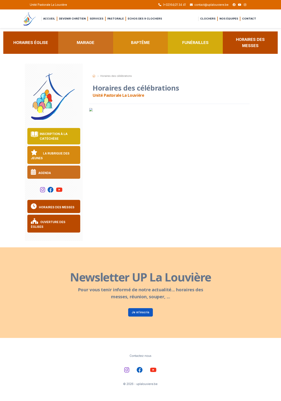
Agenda (44, 173)
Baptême (140, 42)
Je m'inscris (140, 312)
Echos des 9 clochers (145, 18)
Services (96, 18)
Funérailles (195, 42)
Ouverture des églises (48, 224)
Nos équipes (228, 18)
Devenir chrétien (72, 18)
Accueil (49, 18)
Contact (249, 18)
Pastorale (115, 18)
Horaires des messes (250, 42)
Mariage (85, 42)
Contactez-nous (140, 355)
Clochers (208, 18)
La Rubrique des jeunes (50, 156)
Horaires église (30, 42)
